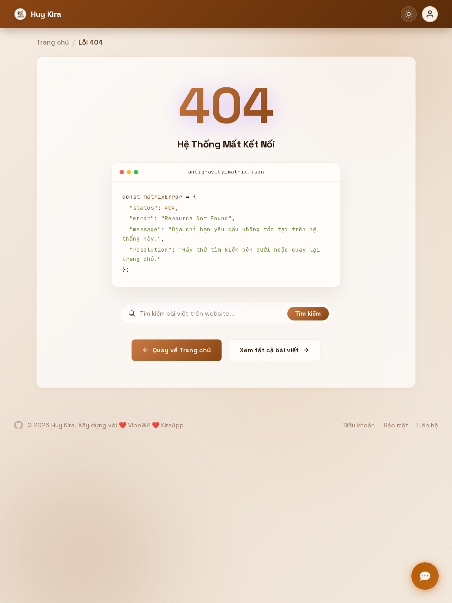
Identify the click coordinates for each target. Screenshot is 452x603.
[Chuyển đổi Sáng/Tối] (409, 14)
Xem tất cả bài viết (269, 350)
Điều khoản (359, 425)
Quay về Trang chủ (182, 350)
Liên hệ (427, 425)
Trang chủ (52, 42)
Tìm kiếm (308, 313)
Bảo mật (396, 425)
